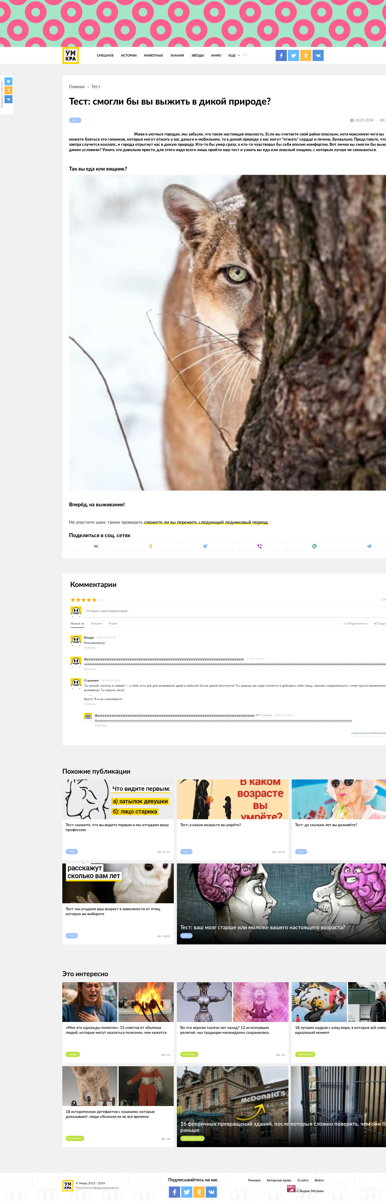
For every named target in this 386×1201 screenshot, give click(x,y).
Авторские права (279, 1180)
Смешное (105, 55)
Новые (77, 623)
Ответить (90, 647)
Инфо (216, 55)
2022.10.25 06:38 (105, 637)
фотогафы (305, 1054)
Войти (319, 1180)
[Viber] (259, 546)
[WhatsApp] (314, 546)
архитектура (192, 1139)
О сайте (302, 1180)
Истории (129, 55)
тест (96, 86)
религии (189, 1054)
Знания (177, 55)
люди (73, 1054)
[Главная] (70, 55)
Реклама (254, 1180)
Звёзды (197, 55)
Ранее (113, 623)
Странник (265, 715)
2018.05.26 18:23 (110, 680)
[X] (8, 81)
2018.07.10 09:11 (256, 659)
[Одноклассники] (8, 90)
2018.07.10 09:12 (284, 715)
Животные (153, 55)
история (75, 1139)
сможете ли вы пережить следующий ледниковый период (206, 522)
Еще (232, 55)
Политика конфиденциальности (97, 1187)
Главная (77, 86)
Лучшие (96, 623)
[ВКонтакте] (8, 99)
